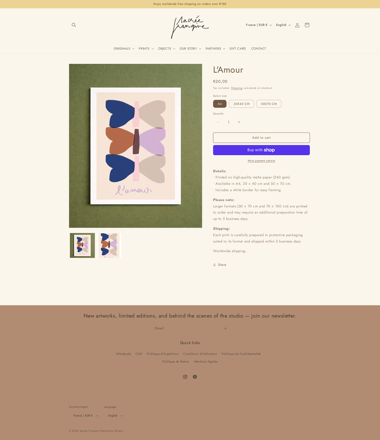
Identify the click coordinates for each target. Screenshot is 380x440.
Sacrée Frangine (89, 431)
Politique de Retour (176, 361)
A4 (220, 104)
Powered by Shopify (111, 431)
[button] (74, 25)
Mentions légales (206, 361)
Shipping (237, 88)
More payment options (261, 161)
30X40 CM (242, 104)
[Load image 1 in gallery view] (82, 245)
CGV (138, 354)
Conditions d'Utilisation (200, 354)
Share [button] (222, 264)
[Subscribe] (225, 328)
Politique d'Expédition (163, 354)
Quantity (218, 113)
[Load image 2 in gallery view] (109, 245)
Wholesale (123, 354)
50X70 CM (269, 104)
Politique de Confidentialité (241, 354)
